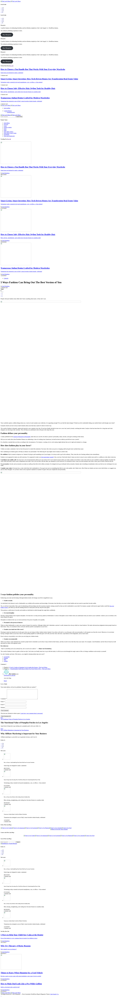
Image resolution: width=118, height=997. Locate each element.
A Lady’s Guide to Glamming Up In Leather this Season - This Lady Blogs (28, 667)
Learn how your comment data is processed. (31, 713)
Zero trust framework (9, 136)
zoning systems (8, 127)
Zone (5, 128)
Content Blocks (8, 111)
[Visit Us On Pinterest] (43, 828)
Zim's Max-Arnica (8, 131)
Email (3, 704)
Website (3, 707)
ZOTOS (6, 124)
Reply (5, 681)
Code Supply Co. (54, 994)
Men (5, 659)
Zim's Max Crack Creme (10, 133)
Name (3, 701)
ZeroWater (6, 134)
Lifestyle (6, 278)
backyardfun (7, 108)
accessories (6, 656)
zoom (5, 126)
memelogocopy (11, 112)
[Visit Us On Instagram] (18, 828)
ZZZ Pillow (7, 123)
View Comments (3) (5, 716)
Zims (5, 130)
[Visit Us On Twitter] (6, 828)
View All (11, 65)
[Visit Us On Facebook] (31, 828)
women (6, 661)
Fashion (6, 658)
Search (18, 842)
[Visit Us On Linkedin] (55, 828)
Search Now (19, 116)
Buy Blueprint (7, 34)
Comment (4, 698)
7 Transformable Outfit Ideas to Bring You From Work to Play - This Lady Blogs (29, 669)
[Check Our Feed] (66, 828)
